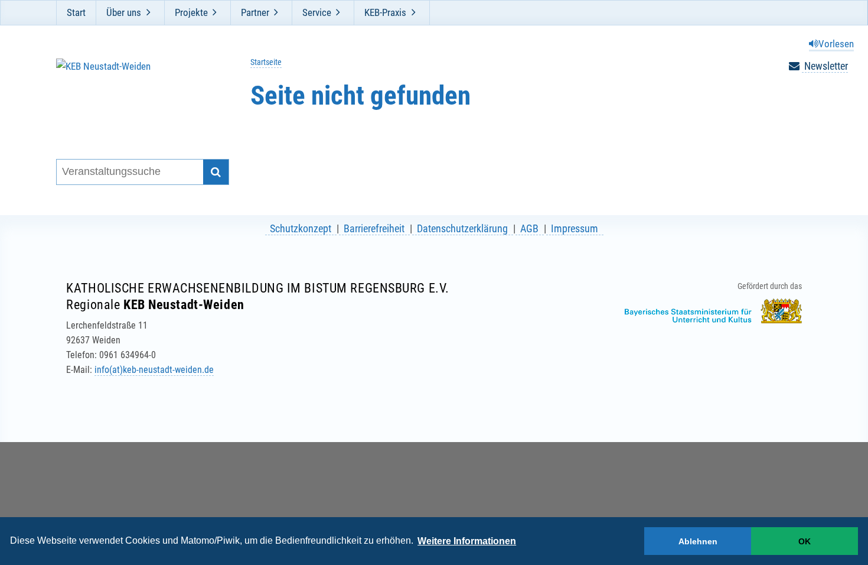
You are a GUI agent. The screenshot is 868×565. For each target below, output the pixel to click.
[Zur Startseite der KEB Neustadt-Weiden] (135, 94)
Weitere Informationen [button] (466, 541)
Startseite (266, 62)
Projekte (191, 12)
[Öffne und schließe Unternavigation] (148, 12)
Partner (255, 12)
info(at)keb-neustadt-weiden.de (154, 369)
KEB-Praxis (385, 12)
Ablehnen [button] (697, 541)
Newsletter (825, 66)
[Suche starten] (216, 172)
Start (76, 12)
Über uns (123, 12)
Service (316, 12)
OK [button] (804, 541)
